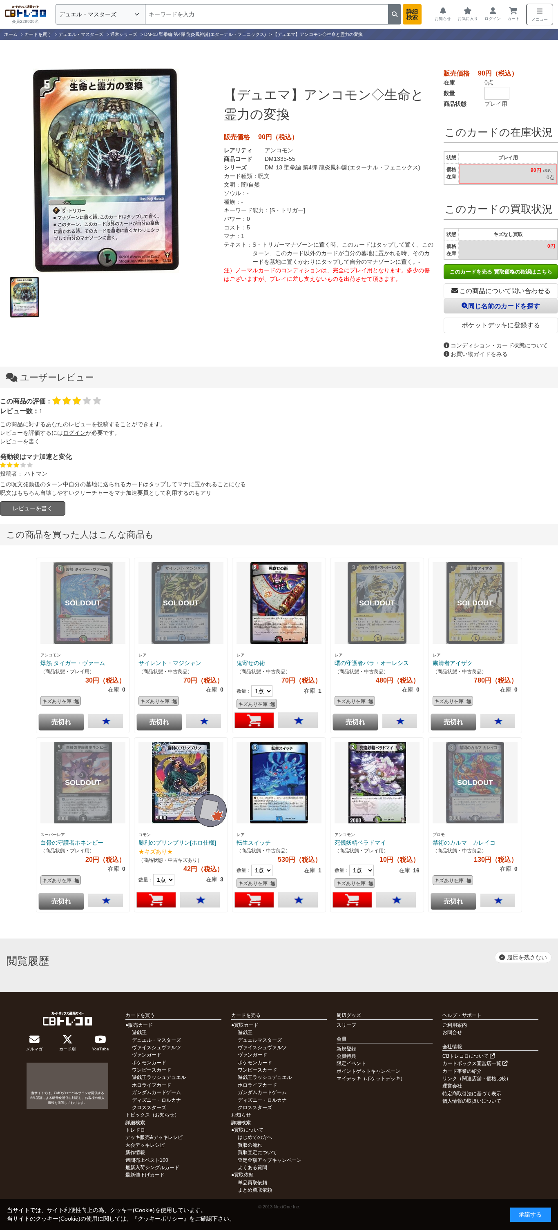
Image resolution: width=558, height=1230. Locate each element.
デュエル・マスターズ (156, 1040)
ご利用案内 (454, 1025)
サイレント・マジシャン (169, 663)
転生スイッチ (254, 842)
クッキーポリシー (160, 1218)
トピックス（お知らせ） (152, 1115)
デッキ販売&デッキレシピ (154, 1137)
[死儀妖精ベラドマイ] (377, 782)
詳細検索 (412, 14)
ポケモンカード (149, 1062)
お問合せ (452, 1032)
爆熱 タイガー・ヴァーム (72, 663)
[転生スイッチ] (279, 782)
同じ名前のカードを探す (504, 305)
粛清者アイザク (453, 663)
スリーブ (346, 1025)
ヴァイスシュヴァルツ (156, 1047)
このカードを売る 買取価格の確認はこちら (501, 272)
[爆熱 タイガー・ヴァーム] (82, 603)
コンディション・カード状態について (499, 345)
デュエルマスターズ (260, 1040)
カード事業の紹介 (462, 1071)
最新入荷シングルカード (152, 1167)
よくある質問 (252, 1167)
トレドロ (135, 1130)
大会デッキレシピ (145, 1145)
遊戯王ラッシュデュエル (159, 1077)
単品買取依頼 (252, 1183)
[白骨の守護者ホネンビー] (82, 782)
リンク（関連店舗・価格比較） (476, 1078)
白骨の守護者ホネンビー (71, 842)
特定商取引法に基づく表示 (471, 1094)
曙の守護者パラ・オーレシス (372, 663)
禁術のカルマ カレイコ (464, 842)
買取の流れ (250, 1145)
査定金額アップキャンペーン (269, 1160)
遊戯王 (139, 1032)
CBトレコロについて (466, 1056)
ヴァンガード (146, 1055)
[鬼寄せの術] (279, 603)
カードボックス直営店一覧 (472, 1063)
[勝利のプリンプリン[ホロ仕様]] (180, 782)
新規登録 (346, 1049)
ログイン (74, 432)
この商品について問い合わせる (505, 290)
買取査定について (257, 1152)
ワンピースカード (151, 1070)
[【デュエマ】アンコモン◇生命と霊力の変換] (106, 171)
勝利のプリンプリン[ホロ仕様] (177, 842)
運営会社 (452, 1086)
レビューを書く (20, 441)
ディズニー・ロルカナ (156, 1100)
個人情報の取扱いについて (471, 1101)
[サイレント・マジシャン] (180, 603)
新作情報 (135, 1152)
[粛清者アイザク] (475, 603)
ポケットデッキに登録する (501, 325)
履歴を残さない (527, 957)
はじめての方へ (255, 1137)
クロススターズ (149, 1107)
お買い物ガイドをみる (479, 354)
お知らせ (241, 1115)
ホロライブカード (151, 1085)
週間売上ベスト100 (146, 1160)
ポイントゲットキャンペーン (368, 1071)
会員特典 (346, 1056)
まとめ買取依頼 (255, 1190)
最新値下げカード (145, 1175)
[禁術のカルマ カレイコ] (475, 782)
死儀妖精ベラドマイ (360, 842)
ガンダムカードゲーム (156, 1092)
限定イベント (351, 1063)
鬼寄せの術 (251, 663)
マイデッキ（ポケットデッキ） (371, 1078)
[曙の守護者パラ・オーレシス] (377, 603)
